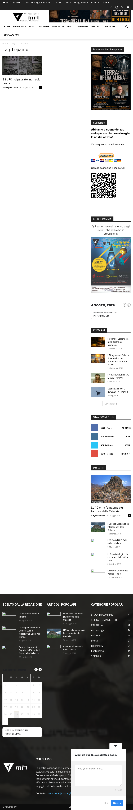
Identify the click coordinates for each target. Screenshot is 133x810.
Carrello (95, 2)
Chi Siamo (18, 26)
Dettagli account (80, 2)
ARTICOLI (56, 26)
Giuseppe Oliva (10, 87)
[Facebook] (110, 7)
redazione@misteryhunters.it (64, 793)
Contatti (105, 2)
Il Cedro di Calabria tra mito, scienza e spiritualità (118, 342)
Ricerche (44, 26)
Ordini (68, 2)
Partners (110, 26)
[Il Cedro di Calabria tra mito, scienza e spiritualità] (98, 342)
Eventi (32, 26)
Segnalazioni (11, 34)
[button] (126, 26)
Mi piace (126, 428)
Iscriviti (126, 453)
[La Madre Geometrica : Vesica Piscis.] (98, 574)
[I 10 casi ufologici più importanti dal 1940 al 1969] (98, 557)
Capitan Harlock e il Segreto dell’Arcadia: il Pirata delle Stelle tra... (29, 650)
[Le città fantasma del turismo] (9, 617)
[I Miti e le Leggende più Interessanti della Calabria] (98, 527)
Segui (128, 436)
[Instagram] (116, 7)
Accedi (59, 2)
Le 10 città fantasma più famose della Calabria (73, 617)
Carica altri (109, 403)
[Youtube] (128, 7)
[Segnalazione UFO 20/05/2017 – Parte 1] (98, 392)
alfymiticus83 (98, 515)
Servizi (70, 26)
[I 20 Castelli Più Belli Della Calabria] (98, 543)
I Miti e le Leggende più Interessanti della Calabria (118, 527)
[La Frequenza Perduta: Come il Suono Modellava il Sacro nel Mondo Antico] (9, 631)
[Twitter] (122, 7)
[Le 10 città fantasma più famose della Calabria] (111, 489)
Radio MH (82, 26)
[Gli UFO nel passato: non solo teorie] (22, 65)
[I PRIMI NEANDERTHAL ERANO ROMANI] (98, 378)
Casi (5, 74)
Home (7, 26)
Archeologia (97, 502)
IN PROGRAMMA (102, 219)
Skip (106, 803)
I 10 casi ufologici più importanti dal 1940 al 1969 (118, 557)
